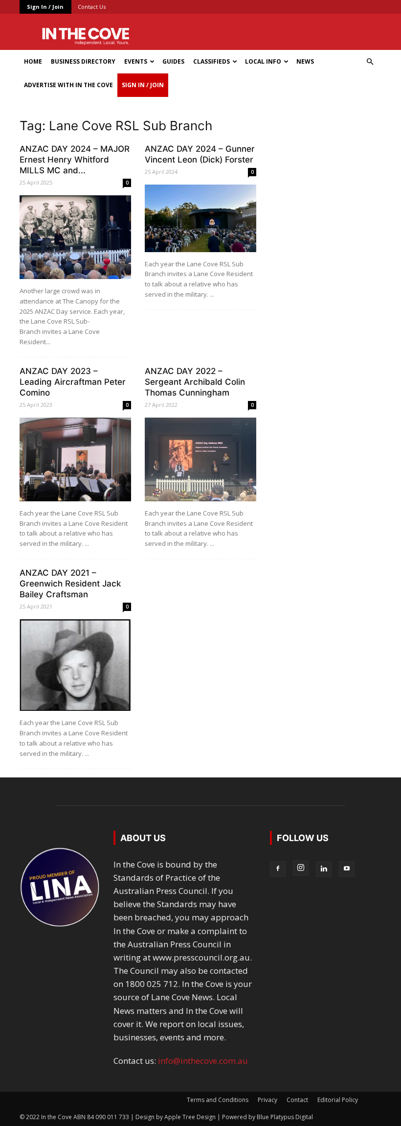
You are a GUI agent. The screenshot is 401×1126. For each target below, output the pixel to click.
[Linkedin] (324, 869)
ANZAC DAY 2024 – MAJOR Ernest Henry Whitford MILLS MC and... (75, 159)
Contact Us (92, 6)
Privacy (267, 1100)
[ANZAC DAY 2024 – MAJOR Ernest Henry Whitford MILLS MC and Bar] (75, 237)
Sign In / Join (45, 6)
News (305, 61)
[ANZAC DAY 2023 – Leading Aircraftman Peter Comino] (75, 459)
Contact (297, 1100)
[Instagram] (301, 868)
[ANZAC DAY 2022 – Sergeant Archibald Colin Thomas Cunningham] (200, 459)
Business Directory (83, 61)
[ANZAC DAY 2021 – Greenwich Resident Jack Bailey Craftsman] (75, 665)
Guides (173, 61)
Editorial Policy (337, 1100)
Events (135, 61)
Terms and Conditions (217, 1100)
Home (33, 61)
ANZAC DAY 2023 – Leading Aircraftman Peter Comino (73, 382)
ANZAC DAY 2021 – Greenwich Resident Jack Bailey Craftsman (70, 583)
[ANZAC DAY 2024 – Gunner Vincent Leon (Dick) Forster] (200, 218)
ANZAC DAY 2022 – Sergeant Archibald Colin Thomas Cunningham (195, 382)
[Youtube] (347, 869)
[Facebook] (278, 869)
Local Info (263, 61)
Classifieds (211, 61)
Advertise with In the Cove (68, 85)
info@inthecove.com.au (203, 1060)
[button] (369, 61)
